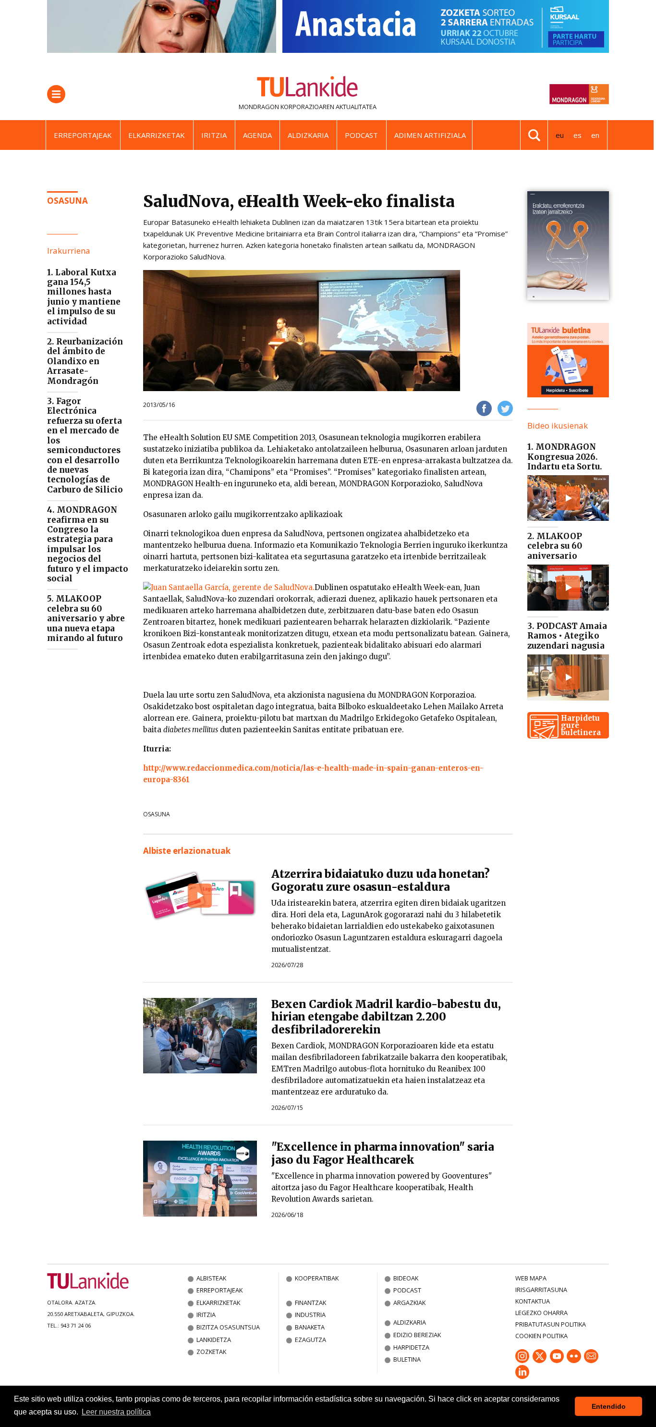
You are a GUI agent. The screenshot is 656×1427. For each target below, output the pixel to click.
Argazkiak (409, 1302)
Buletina (407, 1359)
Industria (310, 1314)
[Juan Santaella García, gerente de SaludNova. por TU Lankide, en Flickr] (229, 587)
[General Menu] (56, 94)
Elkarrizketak (156, 135)
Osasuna (156, 814)
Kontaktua (532, 1301)
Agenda (257, 135)
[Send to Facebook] (484, 407)
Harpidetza (411, 1347)
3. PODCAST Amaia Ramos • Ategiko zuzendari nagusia (567, 636)
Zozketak (211, 1351)
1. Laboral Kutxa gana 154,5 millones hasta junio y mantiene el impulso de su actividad (84, 297)
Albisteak (211, 1278)
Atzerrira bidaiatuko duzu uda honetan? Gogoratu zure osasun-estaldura (380, 880)
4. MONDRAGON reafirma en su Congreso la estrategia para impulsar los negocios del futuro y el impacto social (87, 544)
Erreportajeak (83, 135)
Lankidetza (213, 1339)
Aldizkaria (308, 135)
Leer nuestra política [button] (116, 1412)
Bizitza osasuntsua (228, 1327)
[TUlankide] (308, 88)
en (595, 135)
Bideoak (405, 1278)
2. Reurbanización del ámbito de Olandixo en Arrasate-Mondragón (85, 361)
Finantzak (310, 1302)
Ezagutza (310, 1339)
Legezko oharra (541, 1312)
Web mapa (531, 1278)
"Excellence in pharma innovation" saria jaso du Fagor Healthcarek (382, 1153)
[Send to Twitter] (505, 407)
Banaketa (310, 1327)
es (577, 135)
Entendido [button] (609, 1406)
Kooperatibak (317, 1278)
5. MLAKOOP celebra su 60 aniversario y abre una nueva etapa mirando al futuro (86, 618)
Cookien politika (541, 1335)
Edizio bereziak (417, 1334)
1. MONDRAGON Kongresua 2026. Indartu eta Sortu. (564, 457)
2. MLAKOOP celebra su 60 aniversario (554, 546)
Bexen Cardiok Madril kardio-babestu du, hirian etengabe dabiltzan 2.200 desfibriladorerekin (386, 1017)
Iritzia (214, 135)
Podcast (361, 135)
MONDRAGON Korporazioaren (286, 106)
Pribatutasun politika (550, 1324)
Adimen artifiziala (430, 135)
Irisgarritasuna (541, 1289)
